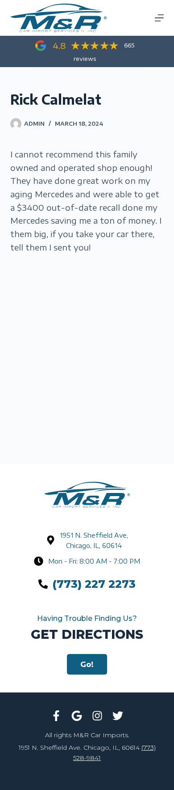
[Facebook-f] (56, 715)
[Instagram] (97, 715)
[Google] (76, 715)
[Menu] (159, 17)
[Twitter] (117, 715)
